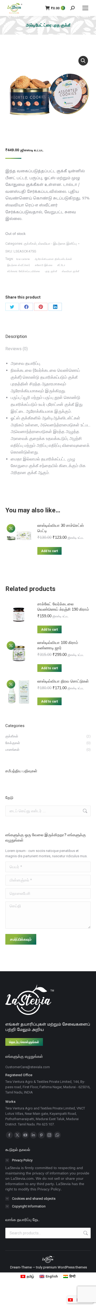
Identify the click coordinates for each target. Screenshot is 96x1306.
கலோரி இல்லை (44, 265)
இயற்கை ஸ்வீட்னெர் (18, 265)
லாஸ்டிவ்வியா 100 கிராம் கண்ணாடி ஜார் (57, 645)
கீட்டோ (61, 265)
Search (85, 1233)
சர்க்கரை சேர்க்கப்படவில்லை (23, 271)
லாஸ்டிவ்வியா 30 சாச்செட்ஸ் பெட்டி (60, 528)
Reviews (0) (16, 348)
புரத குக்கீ (51, 271)
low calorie (23, 259)
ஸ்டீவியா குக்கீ (70, 271)
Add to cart (49, 551)
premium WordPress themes (65, 1267)
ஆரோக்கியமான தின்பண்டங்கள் (53, 259)
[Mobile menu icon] (85, 8)
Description (16, 336)
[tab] (48, 334)
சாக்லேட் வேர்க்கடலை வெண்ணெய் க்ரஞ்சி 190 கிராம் (63, 606)
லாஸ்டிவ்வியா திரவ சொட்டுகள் (63, 681)
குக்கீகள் (30, 244)
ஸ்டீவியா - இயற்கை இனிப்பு (57, 244)
